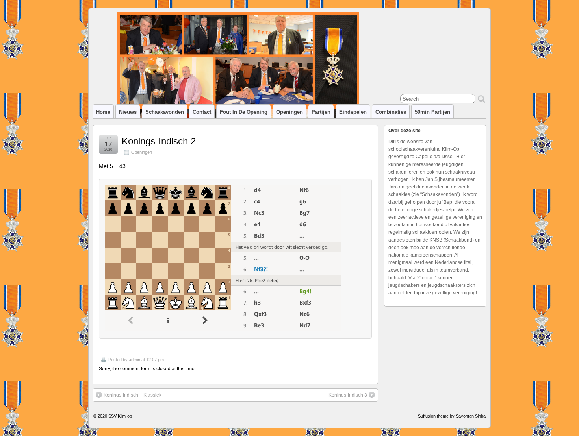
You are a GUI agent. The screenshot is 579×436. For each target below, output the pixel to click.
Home (103, 112)
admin (134, 359)
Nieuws (128, 112)
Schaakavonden (164, 112)
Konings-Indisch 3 (347, 395)
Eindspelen (353, 112)
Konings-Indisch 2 (159, 141)
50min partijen (432, 112)
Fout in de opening (243, 112)
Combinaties (390, 112)
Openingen (289, 112)
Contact (202, 112)
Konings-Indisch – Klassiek (132, 395)
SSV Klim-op (120, 416)
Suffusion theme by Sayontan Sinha (452, 416)
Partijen (321, 112)
